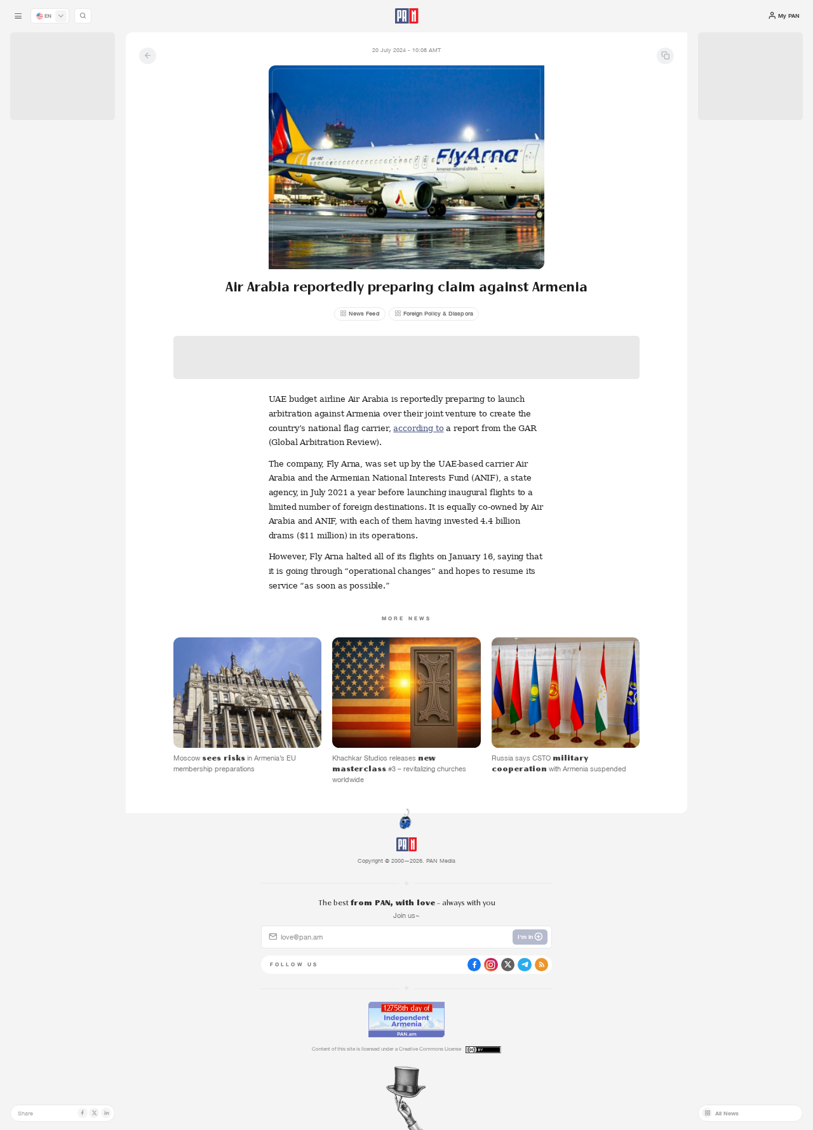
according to (418, 428)
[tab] (511, 276)
